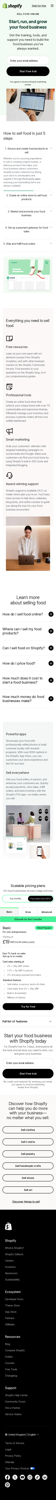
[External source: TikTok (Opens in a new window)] (37, 1477)
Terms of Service (14, 1443)
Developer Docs (14, 1299)
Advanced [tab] (47, 912)
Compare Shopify (15, 1350)
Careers (9, 1260)
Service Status (13, 1414)
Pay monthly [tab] (15, 898)
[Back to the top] (8, 1226)
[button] (52, 5)
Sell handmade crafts (28, 1165)
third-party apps (31, 178)
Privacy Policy (13, 1455)
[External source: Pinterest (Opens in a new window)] (7, 1484)
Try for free (28, 1006)
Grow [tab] (28, 912)
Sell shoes (28, 1177)
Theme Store (12, 1305)
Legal (8, 1449)
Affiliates (10, 1324)
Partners (9, 1318)
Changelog (11, 1375)
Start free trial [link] (28, 71)
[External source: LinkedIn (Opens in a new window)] (44, 1477)
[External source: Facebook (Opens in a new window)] (7, 1477)
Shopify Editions (14, 1254)
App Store (10, 1311)
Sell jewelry (28, 1153)
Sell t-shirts (28, 1141)
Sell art (28, 1189)
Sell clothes (28, 1129)
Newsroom (11, 1273)
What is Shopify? (14, 1247)
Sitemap (9, 1462)
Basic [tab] (9, 911)
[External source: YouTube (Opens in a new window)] (22, 1477)
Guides (9, 1356)
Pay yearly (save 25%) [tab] (40, 898)
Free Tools (11, 1369)
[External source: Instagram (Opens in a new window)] (29, 1477)
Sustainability (12, 1279)
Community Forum (15, 1401)
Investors (10, 1266)
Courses (9, 1363)
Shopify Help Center (16, 1395)
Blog (7, 1344)
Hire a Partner (12, 1407)
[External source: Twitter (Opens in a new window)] (14, 1477)
